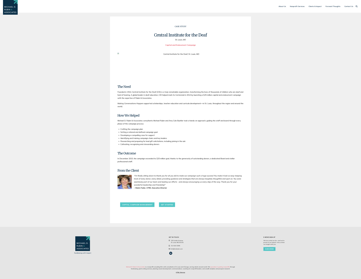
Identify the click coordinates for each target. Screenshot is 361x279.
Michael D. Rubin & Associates (135, 267)
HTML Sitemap (180, 272)
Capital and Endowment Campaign (180, 45)
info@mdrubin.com (177, 249)
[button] (356, 6)
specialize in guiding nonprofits (220, 267)
